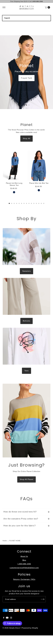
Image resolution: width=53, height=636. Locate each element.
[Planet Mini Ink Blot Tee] (39, 165)
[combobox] (26, 18)
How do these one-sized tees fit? (20, 512)
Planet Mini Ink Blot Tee (38, 183)
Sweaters (26, 271)
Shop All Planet (26, 479)
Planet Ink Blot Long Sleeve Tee (14, 184)
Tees (26, 371)
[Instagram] (11, 618)
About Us (24, 556)
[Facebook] (3, 618)
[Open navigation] (4, 7)
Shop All (26, 138)
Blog (24, 560)
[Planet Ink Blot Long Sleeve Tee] (14, 165)
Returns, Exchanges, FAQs (24, 579)
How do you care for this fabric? (19, 526)
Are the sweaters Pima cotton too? (20, 519)
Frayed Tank (26, 78)
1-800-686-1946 (24, 564)
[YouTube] (7, 618)
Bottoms (26, 321)
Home (5, 541)
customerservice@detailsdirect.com (24, 568)
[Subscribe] (43, 599)
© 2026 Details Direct (11, 628)
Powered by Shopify (30, 628)
